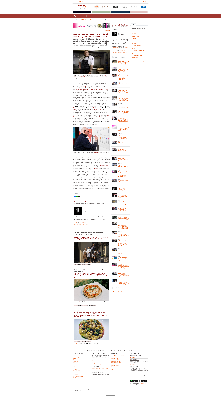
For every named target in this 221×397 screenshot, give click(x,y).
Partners (75, 362)
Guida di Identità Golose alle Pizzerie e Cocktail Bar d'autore (120, 49)
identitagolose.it (81, 220)
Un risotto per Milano (116, 368)
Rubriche (89, 16)
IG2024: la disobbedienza (87, 19)
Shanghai (113, 369)
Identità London (114, 358)
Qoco (112, 366)
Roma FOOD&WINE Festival (117, 357)
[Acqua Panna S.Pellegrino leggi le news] (96, 7)
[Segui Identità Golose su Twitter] (80, 2)
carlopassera (84, 222)
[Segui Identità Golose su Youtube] (82, 2)
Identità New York (115, 359)
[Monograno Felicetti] (134, 7)
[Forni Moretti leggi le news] (115, 7)
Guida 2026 (132, 357)
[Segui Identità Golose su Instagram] (78, 2)
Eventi (101, 16)
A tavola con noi (114, 370)
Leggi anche (76, 229)
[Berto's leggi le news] (124, 7)
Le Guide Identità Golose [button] (138, 12)
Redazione (75, 361)
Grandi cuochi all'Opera (116, 361)
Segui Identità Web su (118, 287)
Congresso (82, 12)
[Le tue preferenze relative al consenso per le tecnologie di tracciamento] (1, 298)
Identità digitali (120, 12)
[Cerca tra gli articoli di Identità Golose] (143, 2)
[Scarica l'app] (134, 381)
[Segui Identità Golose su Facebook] (75, 2)
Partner (95, 16)
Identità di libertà (115, 365)
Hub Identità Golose (101, 12)
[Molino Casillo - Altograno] (106, 7)
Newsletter (107, 16)
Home (74, 19)
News (74, 364)
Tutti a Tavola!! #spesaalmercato (118, 364)
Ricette (83, 16)
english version (107, 30)
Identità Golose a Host (116, 362)
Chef (78, 16)
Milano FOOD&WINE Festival (117, 355)
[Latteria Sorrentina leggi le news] (143, 7)
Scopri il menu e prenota (97, 378)
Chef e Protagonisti (77, 357)
